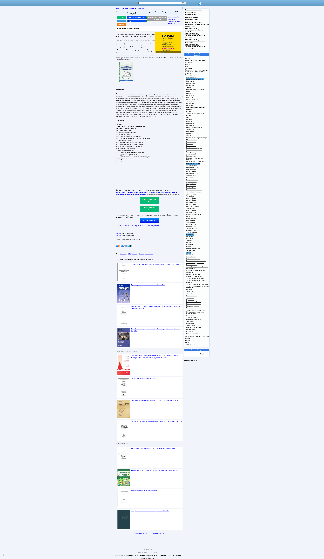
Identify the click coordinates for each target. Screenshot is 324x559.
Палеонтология (191, 142)
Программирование (192, 306)
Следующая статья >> (159, 533)
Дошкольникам (191, 77)
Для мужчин (190, 321)
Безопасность (190, 329)
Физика (188, 87)
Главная (188, 59)
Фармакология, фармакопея (195, 263)
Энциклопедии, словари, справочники (197, 336)
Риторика (189, 115)
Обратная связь (190, 344)
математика (149, 254)
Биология (189, 93)
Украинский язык (191, 178)
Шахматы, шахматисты (193, 304)
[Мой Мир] (122, 246)
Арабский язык (191, 194)
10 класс (134, 254)
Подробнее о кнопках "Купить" (129, 28)
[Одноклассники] (119, 246)
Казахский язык (191, 198)
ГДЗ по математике (191, 17)
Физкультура (190, 131)
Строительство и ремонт (194, 276)
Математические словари (193, 22)
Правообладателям (152, 225)
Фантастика (190, 315)
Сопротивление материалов (195, 161)
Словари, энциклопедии (193, 327)
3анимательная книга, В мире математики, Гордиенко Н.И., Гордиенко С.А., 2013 (156, 470)
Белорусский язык (192, 180)
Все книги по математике (193, 10)
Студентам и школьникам (194, 150)
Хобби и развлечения (193, 259)
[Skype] (129, 246)
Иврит (188, 216)
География (189, 144)
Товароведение (191, 250)
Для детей (189, 97)
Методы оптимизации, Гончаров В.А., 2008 (144, 490)
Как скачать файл (123, 225)
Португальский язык (192, 206)
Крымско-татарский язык (194, 190)
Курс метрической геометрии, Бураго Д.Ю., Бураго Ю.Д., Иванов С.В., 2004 (154, 400)
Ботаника (189, 111)
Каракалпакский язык (193, 230)
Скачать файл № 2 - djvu (149, 209)
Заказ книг (189, 291)
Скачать (121, 17)
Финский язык (190, 220)
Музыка (188, 133)
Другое (187, 340)
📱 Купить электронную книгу (136, 21)
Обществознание (191, 140)
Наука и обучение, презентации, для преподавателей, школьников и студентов (196, 71)
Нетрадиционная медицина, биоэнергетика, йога (195, 312)
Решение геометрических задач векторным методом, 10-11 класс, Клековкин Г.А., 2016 (156, 265)
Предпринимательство (193, 248)
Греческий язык (191, 200)
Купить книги (149, 220)
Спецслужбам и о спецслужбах (196, 310)
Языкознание (190, 222)
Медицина (189, 308)
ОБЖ (188, 117)
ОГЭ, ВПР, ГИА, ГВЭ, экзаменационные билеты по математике (195, 41)
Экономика (189, 240)
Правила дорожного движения (196, 107)
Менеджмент (190, 236)
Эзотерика (189, 255)
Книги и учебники (190, 75)
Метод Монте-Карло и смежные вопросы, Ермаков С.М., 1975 (150, 511)
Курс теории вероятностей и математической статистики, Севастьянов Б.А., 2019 (156, 421)
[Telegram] (126, 246)
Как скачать (171, 19)
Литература (190, 85)
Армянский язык (191, 182)
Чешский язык (190, 208)
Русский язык (190, 83)
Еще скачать (121, 21)
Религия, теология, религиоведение (197, 138)
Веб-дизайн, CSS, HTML (193, 319)
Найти (187, 342)
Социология (190, 103)
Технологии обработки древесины (197, 284)
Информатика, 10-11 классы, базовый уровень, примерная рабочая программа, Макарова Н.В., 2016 (156, 307)
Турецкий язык (190, 196)
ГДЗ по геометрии (191, 14)
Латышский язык (191, 202)
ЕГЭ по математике (191, 19)
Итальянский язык (192, 173)
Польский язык (191, 204)
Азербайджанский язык (193, 192)
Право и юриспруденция (194, 127)
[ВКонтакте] (117, 246)
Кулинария (189, 332)
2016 (129, 254)
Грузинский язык (191, 224)
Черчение (189, 121)
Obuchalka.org (121, 555)
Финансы (189, 242)
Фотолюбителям (191, 257)
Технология (190, 101)
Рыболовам (190, 323)
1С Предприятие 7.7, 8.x (193, 317)
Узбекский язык (191, 186)
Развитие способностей (193, 302)
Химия (188, 91)
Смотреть (121, 24)
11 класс (141, 254)
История (189, 119)
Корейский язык (191, 188)
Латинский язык (191, 176)
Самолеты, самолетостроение (195, 270)
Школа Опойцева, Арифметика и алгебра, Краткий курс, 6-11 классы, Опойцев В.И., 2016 (155, 330)
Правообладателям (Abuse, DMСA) (173, 22)
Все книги (188, 338)
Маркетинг (189, 238)
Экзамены (188, 68)
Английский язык (191, 165)
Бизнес (188, 246)
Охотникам (189, 272)
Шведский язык (191, 210)
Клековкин (123, 254)
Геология (189, 289)
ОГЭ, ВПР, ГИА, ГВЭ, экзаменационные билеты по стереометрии (195, 46)
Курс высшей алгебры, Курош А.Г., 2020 (143, 378)
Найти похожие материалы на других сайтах (157, 18)
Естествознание (191, 146)
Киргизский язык (191, 226)
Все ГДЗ (187, 64)
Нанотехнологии (191, 265)
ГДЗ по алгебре (190, 12)
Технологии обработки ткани (195, 278)
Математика (190, 81)
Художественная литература (195, 113)
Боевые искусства (192, 334)
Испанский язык (191, 169)
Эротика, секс (190, 325)
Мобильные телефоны (193, 274)
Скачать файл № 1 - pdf (149, 200)
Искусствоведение (192, 99)
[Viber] (124, 246)
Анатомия (189, 109)
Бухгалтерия (190, 244)
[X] (131, 246)
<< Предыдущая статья (140, 533)
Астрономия (190, 129)
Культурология (190, 152)
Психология (190, 123)
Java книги (189, 294)
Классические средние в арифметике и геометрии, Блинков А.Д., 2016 (153, 448)
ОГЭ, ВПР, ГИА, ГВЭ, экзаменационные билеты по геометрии (195, 35)
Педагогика (189, 105)
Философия (190, 125)
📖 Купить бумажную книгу (136, 17)
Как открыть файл (173, 17)
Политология (190, 95)
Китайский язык (191, 218)
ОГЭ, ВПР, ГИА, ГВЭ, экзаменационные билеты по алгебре (195, 30)
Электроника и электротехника (196, 261)
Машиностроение (191, 296)
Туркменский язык (192, 228)
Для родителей (191, 154)
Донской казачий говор (193, 214)
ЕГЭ (186, 66)
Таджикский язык (191, 232)
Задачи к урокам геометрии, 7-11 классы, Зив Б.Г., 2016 (148, 285)
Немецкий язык (191, 171)
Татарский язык (191, 184)
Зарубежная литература (194, 148)
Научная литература (192, 156)
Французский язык (192, 167)
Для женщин (190, 298)
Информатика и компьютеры (195, 89)
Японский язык (191, 212)
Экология (189, 135)
